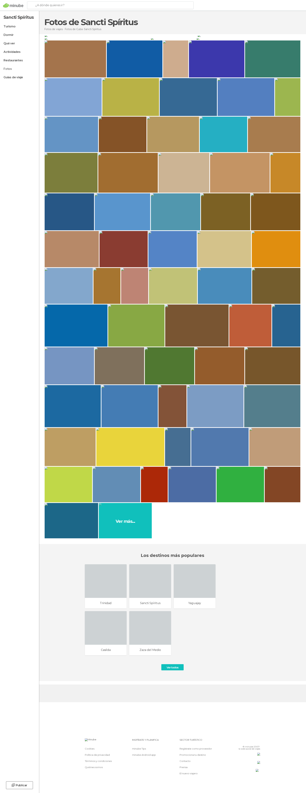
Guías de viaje (13, 77)
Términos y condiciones (98, 761)
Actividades (12, 52)
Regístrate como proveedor (196, 748)
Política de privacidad (97, 754)
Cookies (89, 748)
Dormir (9, 35)
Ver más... (125, 521)
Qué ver (9, 43)
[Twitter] (245, 741)
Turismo (10, 26)
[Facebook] (240, 741)
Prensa (184, 767)
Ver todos (172, 667)
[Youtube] (257, 741)
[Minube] (13, 5)
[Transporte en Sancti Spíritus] (97, 38)
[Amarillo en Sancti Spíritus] (121, 35)
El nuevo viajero (189, 773)
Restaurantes (13, 60)
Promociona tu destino (193, 754)
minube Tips (139, 748)
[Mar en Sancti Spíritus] (248, 38)
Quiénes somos (94, 767)
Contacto (185, 761)
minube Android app (144, 754)
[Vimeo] (251, 741)
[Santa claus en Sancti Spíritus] (173, 38)
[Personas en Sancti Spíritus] (249, 35)
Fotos (8, 69)
